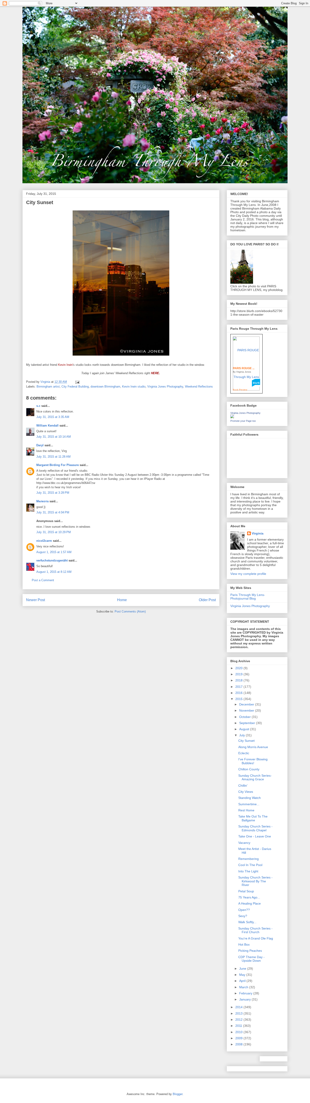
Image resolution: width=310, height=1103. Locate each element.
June (243, 968)
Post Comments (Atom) (130, 611)
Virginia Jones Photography (165, 386)
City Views (245, 791)
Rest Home (246, 810)
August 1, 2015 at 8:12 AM (53, 571)
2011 (239, 1025)
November (247, 710)
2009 (239, 1038)
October (245, 717)
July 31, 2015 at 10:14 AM (53, 436)
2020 (239, 668)
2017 (239, 686)
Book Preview (240, 389)
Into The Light (248, 871)
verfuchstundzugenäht (52, 560)
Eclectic (243, 753)
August (244, 729)
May (242, 974)
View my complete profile (248, 574)
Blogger (177, 1094)
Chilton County (248, 769)
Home (122, 600)
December (247, 704)
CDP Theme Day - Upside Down (251, 959)
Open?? (244, 910)
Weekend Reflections (199, 386)
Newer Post (35, 600)
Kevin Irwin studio (133, 386)
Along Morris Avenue (253, 747)
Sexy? (242, 916)
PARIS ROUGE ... (243, 368)
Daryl (40, 445)
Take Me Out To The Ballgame (253, 818)
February (246, 993)
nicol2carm (44, 540)
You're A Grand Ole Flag (255, 938)
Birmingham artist (48, 386)
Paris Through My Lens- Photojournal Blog (247, 596)
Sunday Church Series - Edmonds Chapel (255, 828)
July (242, 735)
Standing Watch (249, 798)
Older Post (207, 600)
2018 (239, 680)
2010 (239, 1032)
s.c (38, 406)
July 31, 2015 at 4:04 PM (52, 512)
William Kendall (47, 425)
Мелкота (42, 501)
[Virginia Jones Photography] (232, 417)
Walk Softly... (247, 922)
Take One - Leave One (254, 836)
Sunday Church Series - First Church (255, 930)
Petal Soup (246, 891)
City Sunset (246, 740)
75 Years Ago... (249, 897)
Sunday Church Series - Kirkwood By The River (255, 881)
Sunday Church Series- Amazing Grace (255, 777)
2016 (239, 693)
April (242, 981)
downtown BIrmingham (105, 386)
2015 (239, 699)
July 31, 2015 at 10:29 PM (53, 532)
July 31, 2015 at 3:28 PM (52, 492)
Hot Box (244, 944)
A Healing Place (249, 903)
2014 (239, 1007)
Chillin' (243, 785)
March (244, 987)
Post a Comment (43, 580)
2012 (239, 1019)
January (245, 999)
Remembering (248, 859)
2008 (239, 1044)
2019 (239, 674)
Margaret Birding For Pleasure (57, 465)
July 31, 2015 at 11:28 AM (53, 456)
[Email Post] (77, 381)
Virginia (257, 533)
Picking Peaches (250, 950)
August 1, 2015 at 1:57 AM (53, 552)
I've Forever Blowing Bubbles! (253, 761)
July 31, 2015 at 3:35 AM (52, 417)
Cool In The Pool (250, 865)
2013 (239, 1013)
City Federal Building (75, 386)
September (247, 723)
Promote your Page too (243, 421)
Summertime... (248, 804)
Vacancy (244, 842)
